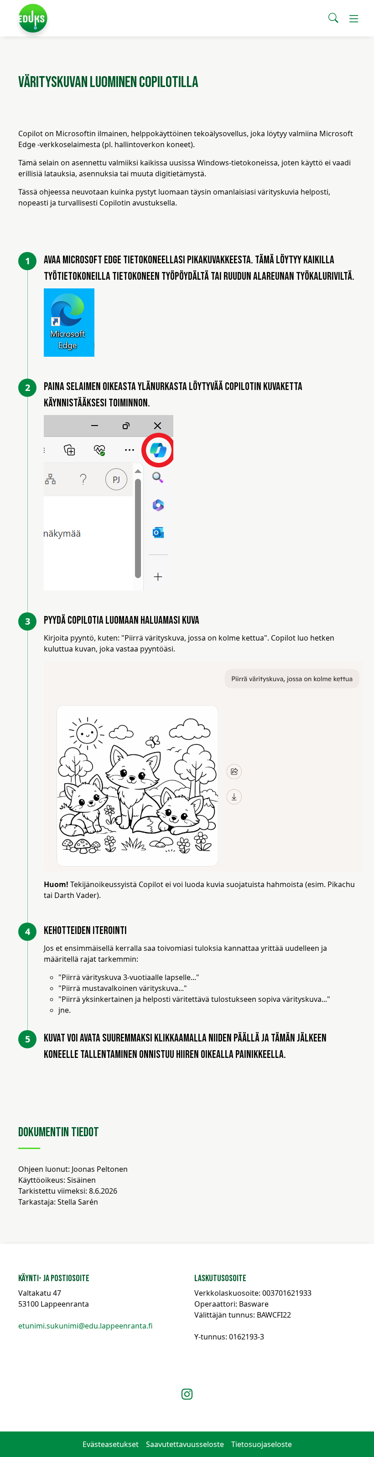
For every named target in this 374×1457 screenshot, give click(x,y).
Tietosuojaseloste (261, 1444)
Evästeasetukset (111, 1444)
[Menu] (354, 18)
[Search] (333, 18)
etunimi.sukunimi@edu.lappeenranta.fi (85, 1326)
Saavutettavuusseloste (185, 1444)
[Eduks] (32, 18)
